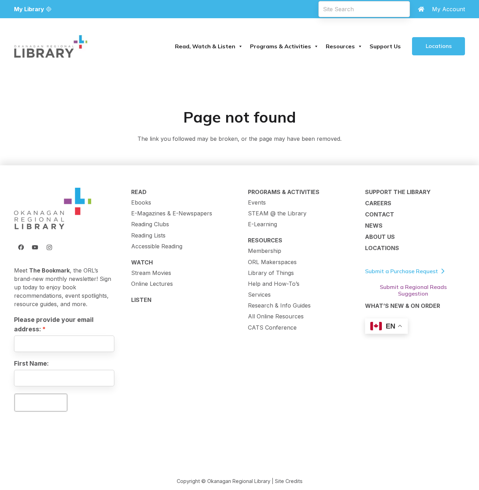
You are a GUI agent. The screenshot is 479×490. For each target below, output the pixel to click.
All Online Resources (276, 316)
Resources (340, 46)
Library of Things (271, 272)
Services (259, 294)
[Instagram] (49, 247)
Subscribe (41, 402)
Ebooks (141, 202)
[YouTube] (35, 247)
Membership (264, 250)
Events (257, 202)
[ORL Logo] (52, 209)
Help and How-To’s (273, 283)
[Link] (421, 9)
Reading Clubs (150, 224)
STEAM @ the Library (277, 213)
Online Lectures (152, 283)
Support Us (385, 46)
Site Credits (289, 481)
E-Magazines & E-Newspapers (171, 213)
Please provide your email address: (54, 324)
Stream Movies (151, 272)
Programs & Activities (280, 46)
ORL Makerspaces (272, 261)
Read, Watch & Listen (205, 46)
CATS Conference (272, 327)
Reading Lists (148, 235)
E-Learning (262, 224)
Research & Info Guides (279, 305)
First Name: (31, 363)
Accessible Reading (156, 246)
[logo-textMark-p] (51, 46)
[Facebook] (21, 247)
